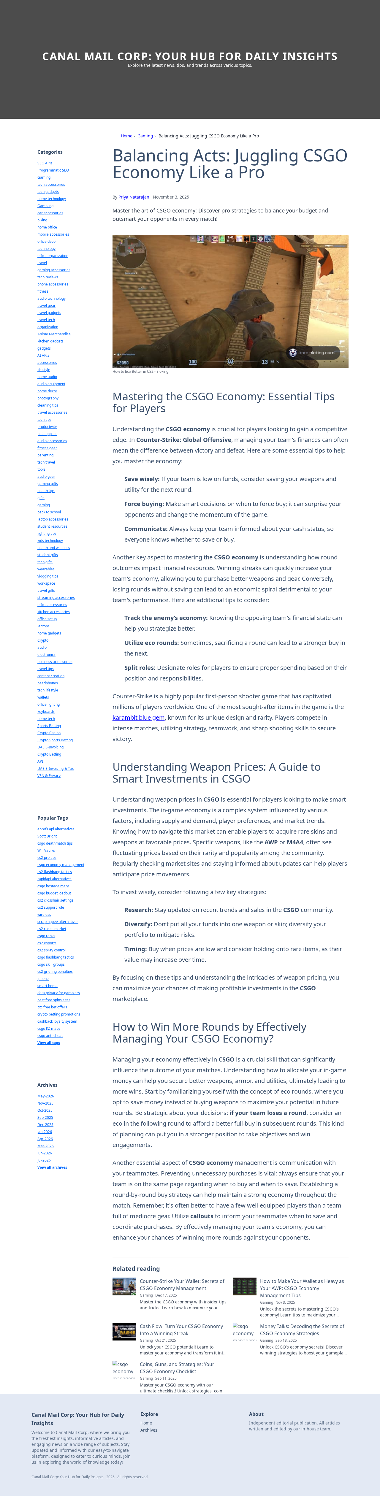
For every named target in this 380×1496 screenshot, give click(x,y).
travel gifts (46, 590)
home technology (51, 198)
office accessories (52, 604)
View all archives (52, 1167)
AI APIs (43, 355)
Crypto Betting (49, 754)
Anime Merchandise (54, 334)
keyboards (46, 711)
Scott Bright (47, 836)
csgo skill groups (51, 964)
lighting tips (46, 533)
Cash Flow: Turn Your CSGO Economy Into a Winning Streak (181, 1330)
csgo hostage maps (53, 886)
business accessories (54, 661)
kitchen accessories (53, 611)
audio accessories (52, 440)
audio (42, 647)
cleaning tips (47, 405)
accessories (47, 362)
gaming (43, 504)
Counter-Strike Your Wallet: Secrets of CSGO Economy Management (182, 1285)
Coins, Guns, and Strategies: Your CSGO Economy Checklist (177, 1368)
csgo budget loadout (54, 893)
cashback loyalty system (57, 1021)
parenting (45, 455)
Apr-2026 (45, 1138)
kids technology (50, 540)
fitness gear (47, 447)
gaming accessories (53, 269)
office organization (52, 255)
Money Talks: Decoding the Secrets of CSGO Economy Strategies (302, 1330)
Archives (148, 1430)
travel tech (46, 319)
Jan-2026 (44, 1131)
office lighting (48, 704)
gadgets (44, 348)
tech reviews (47, 277)
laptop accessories (52, 519)
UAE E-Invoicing (50, 747)
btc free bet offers (52, 1007)
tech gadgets (48, 191)
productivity (47, 426)
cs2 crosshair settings (55, 900)
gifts (41, 497)
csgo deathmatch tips (55, 843)
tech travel (46, 462)
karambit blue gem (139, 717)
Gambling (45, 205)
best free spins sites (53, 999)
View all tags (48, 1042)
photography (47, 398)
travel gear (46, 305)
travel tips (45, 668)
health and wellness (53, 547)
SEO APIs (45, 163)
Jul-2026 (44, 1160)
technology (46, 248)
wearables (46, 569)
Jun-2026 (44, 1153)
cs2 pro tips (46, 857)
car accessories (50, 212)
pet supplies (47, 433)
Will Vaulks (46, 850)
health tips (46, 490)
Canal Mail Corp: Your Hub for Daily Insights (190, 56)
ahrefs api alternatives (56, 829)
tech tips (44, 419)
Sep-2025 (45, 1117)
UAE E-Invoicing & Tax (55, 768)
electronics (46, 654)
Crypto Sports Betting (55, 740)
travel (42, 262)
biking (42, 220)
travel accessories (52, 412)
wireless (44, 914)
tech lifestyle (47, 690)
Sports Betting (49, 725)
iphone (43, 978)
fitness (42, 291)
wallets (43, 697)
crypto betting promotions (58, 1014)
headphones (47, 683)
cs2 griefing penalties (55, 971)
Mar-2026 (45, 1145)
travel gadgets (49, 312)
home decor (47, 391)
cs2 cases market (51, 928)
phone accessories (52, 284)
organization (47, 326)
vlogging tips (47, 576)
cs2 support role (50, 907)
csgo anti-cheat (50, 1035)
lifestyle (43, 369)
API (40, 761)
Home (126, 136)
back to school (49, 512)
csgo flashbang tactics (55, 957)
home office (47, 227)
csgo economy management (60, 864)
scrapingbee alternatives (57, 921)
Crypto (42, 640)
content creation (50, 675)
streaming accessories (56, 597)
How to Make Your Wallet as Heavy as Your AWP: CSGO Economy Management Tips (302, 1288)
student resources (52, 526)
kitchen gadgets (50, 341)
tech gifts (45, 561)
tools (41, 469)
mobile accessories (53, 234)
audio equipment (51, 383)
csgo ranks (46, 935)
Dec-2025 (45, 1124)
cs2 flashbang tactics (54, 871)
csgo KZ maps (48, 1028)
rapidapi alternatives (54, 878)
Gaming (145, 136)
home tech (46, 718)
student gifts (47, 554)
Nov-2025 (45, 1103)
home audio (47, 376)
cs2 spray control (51, 950)
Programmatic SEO (53, 170)
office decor (47, 241)
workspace (46, 583)
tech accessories (51, 184)
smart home (47, 985)
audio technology (51, 298)
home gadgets (49, 633)
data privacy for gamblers (58, 992)
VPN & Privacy (49, 775)
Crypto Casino (49, 732)
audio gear (46, 476)
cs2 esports (46, 942)
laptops (43, 626)
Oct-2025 (45, 1110)
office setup (47, 618)
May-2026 (45, 1096)
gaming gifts (47, 483)
